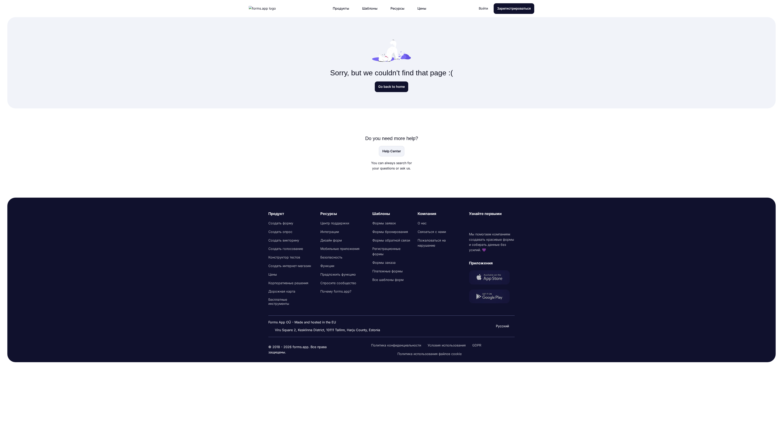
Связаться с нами (432, 232)
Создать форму (280, 223)
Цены (272, 274)
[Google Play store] (492, 297)
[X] (490, 224)
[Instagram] (481, 224)
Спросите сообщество (338, 283)
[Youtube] (499, 224)
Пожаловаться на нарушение (432, 243)
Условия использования (447, 345)
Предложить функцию (338, 274)
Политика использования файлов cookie (429, 354)
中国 (501, 315)
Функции (327, 266)
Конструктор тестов (284, 257)
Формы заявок (384, 223)
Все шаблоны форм (388, 280)
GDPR (476, 345)
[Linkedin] (472, 224)
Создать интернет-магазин (289, 266)
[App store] (492, 278)
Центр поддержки (334, 223)
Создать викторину (283, 240)
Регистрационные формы (386, 251)
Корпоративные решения (288, 283)
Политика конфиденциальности (396, 345)
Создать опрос (280, 232)
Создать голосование (285, 249)
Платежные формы (387, 271)
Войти (483, 8)
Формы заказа (384, 263)
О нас (422, 223)
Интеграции (329, 232)
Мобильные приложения (339, 249)
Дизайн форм (331, 240)
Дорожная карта (281, 291)
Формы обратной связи (391, 240)
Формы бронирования (390, 232)
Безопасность (331, 257)
